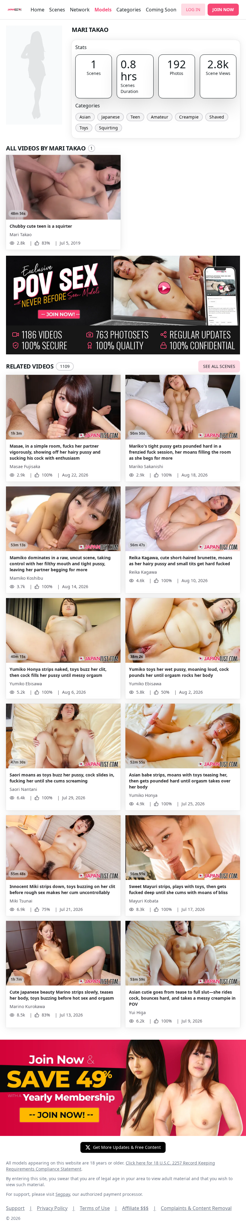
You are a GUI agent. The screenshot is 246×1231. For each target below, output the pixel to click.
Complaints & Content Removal (196, 1208)
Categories (128, 9)
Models (103, 9)
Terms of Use (98, 1208)
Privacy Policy (56, 1208)
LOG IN (193, 9)
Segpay (63, 1194)
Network (80, 9)
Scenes (57, 9)
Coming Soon (161, 9)
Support (19, 1208)
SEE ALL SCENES (219, 366)
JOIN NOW (223, 9)
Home (37, 9)
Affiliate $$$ (139, 1208)
